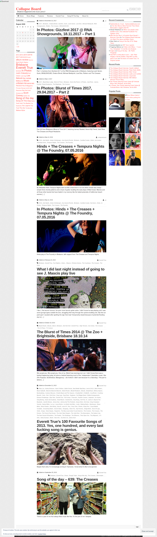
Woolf (51, 417)
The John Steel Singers (63, 413)
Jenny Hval (56, 402)
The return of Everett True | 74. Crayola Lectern (124, 59)
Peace (66, 475)
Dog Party (66, 395)
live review (27, 78)
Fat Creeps (67, 397)
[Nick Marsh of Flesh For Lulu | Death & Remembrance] (133, 109)
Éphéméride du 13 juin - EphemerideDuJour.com (125, 24)
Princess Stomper (21, 88)
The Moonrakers (85, 413)
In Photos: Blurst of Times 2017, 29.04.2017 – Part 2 (64, 90)
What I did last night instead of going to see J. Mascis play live (70, 271)
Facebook (133, 9)
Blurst (54, 326)
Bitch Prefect (98, 388)
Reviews (50, 16)
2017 (18, 57)
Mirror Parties (45, 406)
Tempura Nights (51, 142)
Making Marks (85, 404)
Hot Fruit (82, 400)
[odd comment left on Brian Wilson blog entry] (117, 102)
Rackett (39, 84)
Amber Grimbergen (55, 140)
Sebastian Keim (41, 142)
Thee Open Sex (84, 415)
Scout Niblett (94, 406)
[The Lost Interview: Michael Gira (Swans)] (133, 158)
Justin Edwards (22, 73)
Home (22, 16)
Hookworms (68, 400)
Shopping (65, 408)
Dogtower (73, 395)
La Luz (52, 404)
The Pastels (57, 415)
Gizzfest (60, 24)
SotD (21, 103)
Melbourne (19, 81)
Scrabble (39, 408)
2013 (17, 55)
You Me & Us (64, 417)
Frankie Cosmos (82, 397)
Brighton (26, 62)
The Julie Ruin (75, 413)
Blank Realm (19, 62)
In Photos (27, 70)
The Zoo (22, 108)
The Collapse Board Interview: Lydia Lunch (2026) (125, 74)
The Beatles (26, 103)
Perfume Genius (76, 263)
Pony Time (74, 406)
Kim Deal (86, 402)
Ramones (19, 90)
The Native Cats (95, 413)
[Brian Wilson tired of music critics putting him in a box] (133, 97)
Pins (69, 406)
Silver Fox (72, 408)
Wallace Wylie (20, 110)
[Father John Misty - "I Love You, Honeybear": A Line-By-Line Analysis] (133, 141)
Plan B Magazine (27, 86)
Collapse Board (28, 8)
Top (137, 527)
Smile (38, 411)
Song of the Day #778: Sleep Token (123, 42)
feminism (18, 71)
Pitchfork (19, 86)
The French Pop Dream (49, 413)
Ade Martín (46, 140)
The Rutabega (66, 415)
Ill (86, 400)
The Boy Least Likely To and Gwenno (72, 411)
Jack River (90, 82)
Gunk (65, 24)
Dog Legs (59, 395)
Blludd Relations (75, 391)
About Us (85, 16)
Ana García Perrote (67, 140)
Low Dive (79, 24)
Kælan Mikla (46, 404)
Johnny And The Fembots (67, 402)
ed (105, 21)
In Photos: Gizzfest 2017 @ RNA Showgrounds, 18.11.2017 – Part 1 (66, 32)
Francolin (74, 397)
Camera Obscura (50, 393)
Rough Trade (73, 475)
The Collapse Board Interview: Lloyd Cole (123, 76)
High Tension (83, 326)
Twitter (130, 9)
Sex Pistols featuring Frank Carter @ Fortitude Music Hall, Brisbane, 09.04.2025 (124, 82)
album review (22, 59)
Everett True (60, 16)
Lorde (78, 404)
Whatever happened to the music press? (31, 12)
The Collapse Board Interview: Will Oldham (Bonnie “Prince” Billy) (123, 79)
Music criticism (22, 82)
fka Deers (93, 203)
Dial (47, 395)
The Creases (55, 26)
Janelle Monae (47, 402)
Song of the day (25, 98)
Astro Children (59, 388)
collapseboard (102, 137)
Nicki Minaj (53, 406)
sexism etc (26, 96)
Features (41, 16)
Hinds (92, 140)
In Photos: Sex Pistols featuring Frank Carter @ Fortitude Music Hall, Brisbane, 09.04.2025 (125, 86)
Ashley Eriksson (49, 388)
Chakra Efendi (53, 24)
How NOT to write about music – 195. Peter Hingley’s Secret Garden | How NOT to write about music (123, 56)
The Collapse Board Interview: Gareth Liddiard (124, 68)
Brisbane (22, 64)
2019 (26, 57)
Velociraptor (99, 475)
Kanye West (79, 402)
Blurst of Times (58, 82)
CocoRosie (93, 393)
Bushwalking (40, 393)
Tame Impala (49, 411)
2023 (29, 57)
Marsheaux (93, 404)
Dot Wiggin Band (81, 395)
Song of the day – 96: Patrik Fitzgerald (122, 52)
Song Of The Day (73, 16)
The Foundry (69, 142)
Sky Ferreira (79, 408)
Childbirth (86, 393)
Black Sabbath (41, 391)
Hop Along (76, 400)
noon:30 (64, 406)
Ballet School (68, 388)
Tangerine (57, 411)
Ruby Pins (86, 406)
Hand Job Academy (50, 400)
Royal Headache (47, 84)
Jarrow (96, 82)
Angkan (112, 51)
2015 (26, 54)
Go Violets (98, 397)
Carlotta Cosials (85, 140)
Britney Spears (98, 391)
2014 (21, 55)
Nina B (59, 406)
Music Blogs (31, 16)
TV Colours (49, 328)
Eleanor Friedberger (43, 397)
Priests (80, 406)
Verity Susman (44, 417)
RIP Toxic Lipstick (128, 45)
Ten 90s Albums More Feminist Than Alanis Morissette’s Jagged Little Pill (124, 27)
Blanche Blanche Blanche (53, 391)
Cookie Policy (42, 534)
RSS (139, 9)
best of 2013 (90, 388)
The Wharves (75, 415)
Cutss (43, 395)
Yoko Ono (57, 417)
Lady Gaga (23, 76)
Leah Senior (71, 24)
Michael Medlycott (88, 24)
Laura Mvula (59, 404)
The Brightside (57, 84)
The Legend (26, 105)
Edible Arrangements (93, 395)
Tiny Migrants (94, 415)
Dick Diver (53, 395)
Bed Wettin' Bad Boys (79, 388)
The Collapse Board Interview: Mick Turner (123, 72)
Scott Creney (22, 94)
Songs (43, 411)
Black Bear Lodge (48, 82)
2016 (30, 54)
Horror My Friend (75, 82)
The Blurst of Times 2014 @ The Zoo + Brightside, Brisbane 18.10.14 (70, 334)
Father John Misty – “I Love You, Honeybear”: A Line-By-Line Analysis (125, 48)
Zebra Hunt (72, 417)
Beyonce (31, 60)
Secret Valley (58, 408)
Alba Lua (41, 388)
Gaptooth (91, 397)
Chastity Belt (79, 393)
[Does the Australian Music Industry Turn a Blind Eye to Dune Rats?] (117, 125)
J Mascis (68, 263)
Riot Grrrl (25, 90)
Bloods (49, 326)
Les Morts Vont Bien (69, 404)
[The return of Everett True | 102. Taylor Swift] (117, 158)
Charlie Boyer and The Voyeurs (65, 393)
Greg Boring (40, 400)
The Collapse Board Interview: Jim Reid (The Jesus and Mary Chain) (125, 38)
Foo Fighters (56, 263)
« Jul (17, 47)
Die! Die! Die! (67, 326)
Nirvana (27, 83)
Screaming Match (48, 408)
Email (136, 9)
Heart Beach (60, 400)
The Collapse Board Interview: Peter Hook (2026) (125, 70)
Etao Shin (52, 397)
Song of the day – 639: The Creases (67, 479)
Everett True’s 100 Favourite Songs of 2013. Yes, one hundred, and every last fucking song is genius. (70, 425)
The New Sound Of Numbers (45, 415)
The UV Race (41, 328)
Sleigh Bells (87, 408)
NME (32, 83)
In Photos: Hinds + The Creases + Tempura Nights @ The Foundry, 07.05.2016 (66, 213)
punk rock (29, 88)
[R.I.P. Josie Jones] (117, 141)
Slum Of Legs (96, 408)
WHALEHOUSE (64, 26)
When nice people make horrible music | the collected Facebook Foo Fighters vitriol (124, 31)
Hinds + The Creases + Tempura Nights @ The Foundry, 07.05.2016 (70, 148)
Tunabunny (29, 108)
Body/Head (89, 391)
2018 (22, 57)
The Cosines (87, 411)
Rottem (48, 26)
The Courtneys (86, 263)
